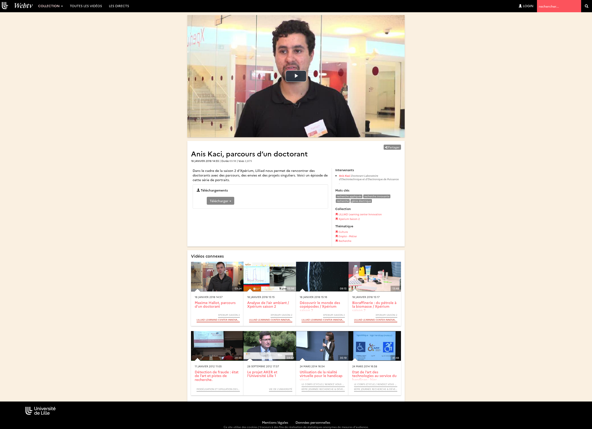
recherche (343, 201)
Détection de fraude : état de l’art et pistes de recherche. (216, 375)
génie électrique (361, 201)
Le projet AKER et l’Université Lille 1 (262, 373)
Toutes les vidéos (86, 5)
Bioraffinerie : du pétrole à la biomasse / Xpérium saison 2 (374, 306)
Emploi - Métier (347, 236)
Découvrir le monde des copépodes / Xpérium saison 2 (320, 306)
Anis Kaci (344, 175)
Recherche (344, 241)
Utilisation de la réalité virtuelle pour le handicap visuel (321, 375)
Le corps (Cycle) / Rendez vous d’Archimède (323, 384)
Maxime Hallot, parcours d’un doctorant (215, 304)
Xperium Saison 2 (349, 219)
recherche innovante (376, 196)
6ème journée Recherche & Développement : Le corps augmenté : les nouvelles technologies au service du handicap (323, 389)
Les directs (119, 5)
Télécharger (219, 200)
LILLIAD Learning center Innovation (360, 214)
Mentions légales (275, 422)
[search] (586, 6)
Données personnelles (313, 422)
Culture (343, 232)
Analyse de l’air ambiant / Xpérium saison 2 (268, 304)
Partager (393, 147)
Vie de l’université (280, 389)
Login (527, 5)
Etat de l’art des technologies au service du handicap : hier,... (374, 375)
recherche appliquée (349, 196)
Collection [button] (49, 5)
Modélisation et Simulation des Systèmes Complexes (218, 389)
